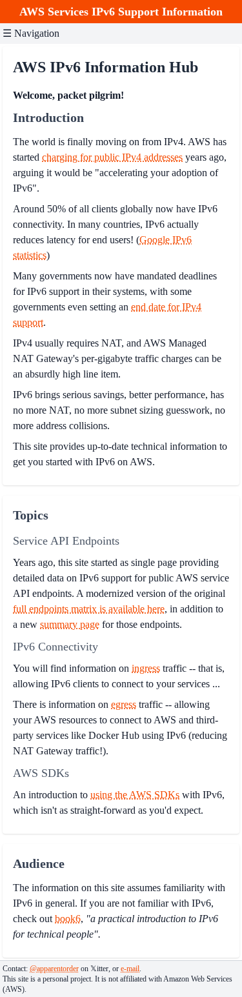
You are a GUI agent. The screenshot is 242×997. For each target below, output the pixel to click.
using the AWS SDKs (134, 794)
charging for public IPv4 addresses (112, 157)
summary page (69, 624)
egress (123, 704)
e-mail (130, 968)
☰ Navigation (31, 33)
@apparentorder (54, 968)
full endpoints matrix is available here (89, 608)
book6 (68, 918)
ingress (146, 668)
